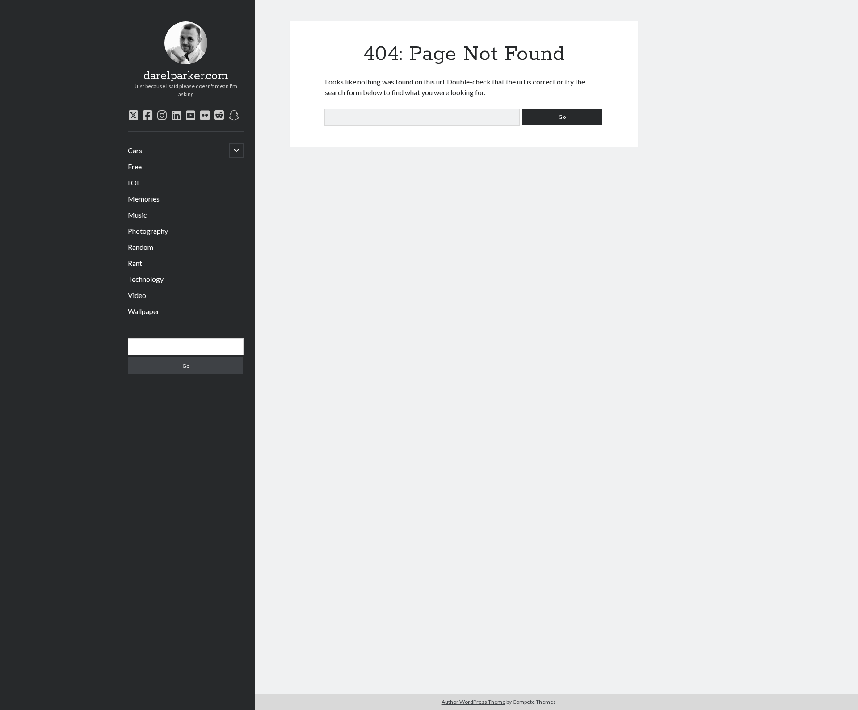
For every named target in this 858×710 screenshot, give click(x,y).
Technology (146, 279)
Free (135, 166)
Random (140, 247)
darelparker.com (185, 76)
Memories (144, 198)
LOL (134, 182)
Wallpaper (144, 311)
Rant (135, 263)
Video (137, 295)
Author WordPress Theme (473, 701)
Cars (135, 150)
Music (137, 214)
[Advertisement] (195, 452)
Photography (148, 231)
